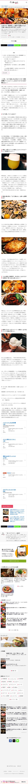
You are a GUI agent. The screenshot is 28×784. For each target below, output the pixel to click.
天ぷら (23, 37)
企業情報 (5, 771)
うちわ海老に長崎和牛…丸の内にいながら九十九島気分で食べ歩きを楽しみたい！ (14, 69)
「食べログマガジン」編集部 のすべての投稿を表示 (16, 540)
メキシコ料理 (5, 696)
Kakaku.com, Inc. (8, 773)
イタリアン (5, 37)
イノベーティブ (6, 690)
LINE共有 (17, 45)
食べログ (19, 766)
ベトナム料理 (11, 37)
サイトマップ (15, 771)
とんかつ (16, 681)
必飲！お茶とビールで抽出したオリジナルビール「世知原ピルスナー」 (14, 61)
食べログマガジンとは (11, 766)
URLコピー (24, 45)
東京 (10, 35)
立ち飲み (15, 687)
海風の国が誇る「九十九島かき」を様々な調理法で (14, 65)
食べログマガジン (14, 2)
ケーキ (20, 684)
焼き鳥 (4, 681)
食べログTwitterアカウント (14, 740)
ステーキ (4, 693)
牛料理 (10, 681)
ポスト (4, 45)
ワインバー (13, 684)
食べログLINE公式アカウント (17, 740)
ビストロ (21, 693)
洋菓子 (4, 687)
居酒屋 (21, 696)
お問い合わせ (22, 771)
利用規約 (10, 771)
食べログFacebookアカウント (10, 740)
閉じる (1, 782)
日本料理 (21, 678)
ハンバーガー (12, 693)
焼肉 (9, 687)
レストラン (14, 696)
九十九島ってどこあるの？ (10, 59)
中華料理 (18, 37)
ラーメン (15, 690)
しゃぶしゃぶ (12, 678)
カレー (21, 690)
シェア (10, 45)
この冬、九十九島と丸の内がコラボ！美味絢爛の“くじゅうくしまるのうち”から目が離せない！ (14, 56)
